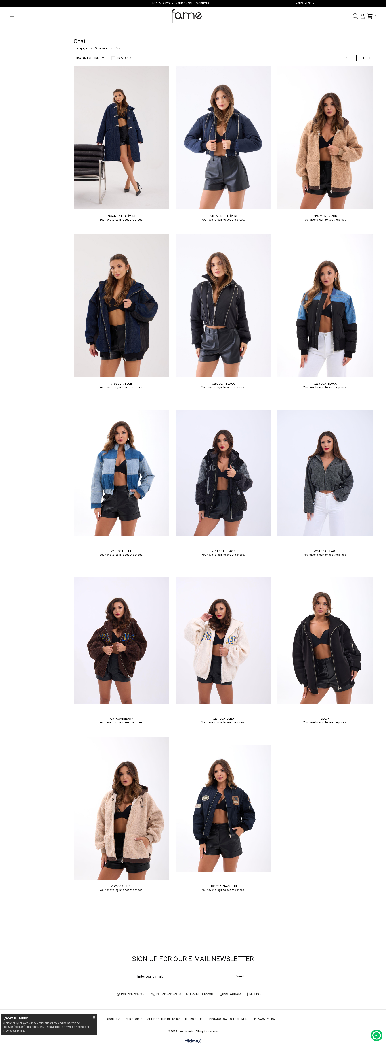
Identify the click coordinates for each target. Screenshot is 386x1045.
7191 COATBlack (223, 551)
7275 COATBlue (121, 551)
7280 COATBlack (223, 383)
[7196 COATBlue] (121, 305)
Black (325, 718)
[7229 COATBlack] (325, 305)
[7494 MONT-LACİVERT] (121, 137)
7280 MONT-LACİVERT (223, 216)
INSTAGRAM (232, 994)
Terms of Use (194, 1019)
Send (240, 976)
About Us (113, 1019)
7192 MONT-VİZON (325, 216)
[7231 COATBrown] (121, 640)
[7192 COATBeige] (121, 808)
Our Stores (133, 1019)
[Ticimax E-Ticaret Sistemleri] (193, 1041)
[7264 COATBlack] (325, 473)
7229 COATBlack (325, 383)
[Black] (325, 640)
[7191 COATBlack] (223, 473)
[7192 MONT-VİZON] (325, 137)
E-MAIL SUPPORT (202, 994)
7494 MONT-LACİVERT (121, 216)
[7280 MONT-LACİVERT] (223, 137)
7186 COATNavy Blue (223, 886)
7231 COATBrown (121, 718)
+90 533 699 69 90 (133, 994)
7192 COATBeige (121, 886)
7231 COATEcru (223, 718)
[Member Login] (363, 16)
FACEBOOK (256, 994)
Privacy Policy (264, 1019)
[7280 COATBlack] (223, 305)
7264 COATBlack (325, 551)
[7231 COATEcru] (223, 640)
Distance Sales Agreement (229, 1019)
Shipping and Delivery (163, 1019)
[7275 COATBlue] (121, 473)
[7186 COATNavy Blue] (223, 808)
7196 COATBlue (121, 383)
